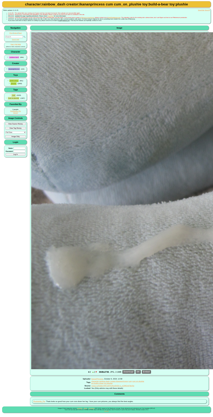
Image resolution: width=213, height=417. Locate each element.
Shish (85, 408)
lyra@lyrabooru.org (114, 17)
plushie (13, 83)
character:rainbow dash (100, 381)
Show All (207, 10)
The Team (91, 408)
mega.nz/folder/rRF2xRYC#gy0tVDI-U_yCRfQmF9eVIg (112, 386)
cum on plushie (13, 98)
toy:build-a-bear (97, 383)
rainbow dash (14, 57)
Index (15, 33)
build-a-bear (14, 81)
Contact (106, 411)
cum (13, 95)
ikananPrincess (97, 379)
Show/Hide (201, 10)
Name (11, 148)
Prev (11, 33)
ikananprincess (14, 69)
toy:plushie (108, 383)
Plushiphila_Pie (15, 111)
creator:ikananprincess (119, 381)
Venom (15, 113)
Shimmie (79, 408)
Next (20, 33)
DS (138, 372)
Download (128, 372)
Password (9, 151)
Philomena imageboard (87, 17)
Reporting (50, 16)
